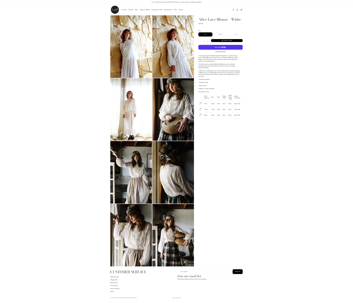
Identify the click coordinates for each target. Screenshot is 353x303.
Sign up (237, 271)
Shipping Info (114, 280)
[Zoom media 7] (131, 235)
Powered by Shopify (132, 298)
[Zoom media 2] (173, 46)
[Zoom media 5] (131, 172)
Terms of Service (114, 288)
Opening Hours (114, 277)
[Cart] (241, 10)
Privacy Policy (114, 286)
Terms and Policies (176, 298)
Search (112, 291)
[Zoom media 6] (173, 172)
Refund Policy (114, 283)
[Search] (233, 10)
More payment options (220, 51)
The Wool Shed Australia (120, 298)
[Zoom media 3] (131, 109)
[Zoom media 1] (131, 46)
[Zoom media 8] (173, 235)
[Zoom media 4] (173, 109)
